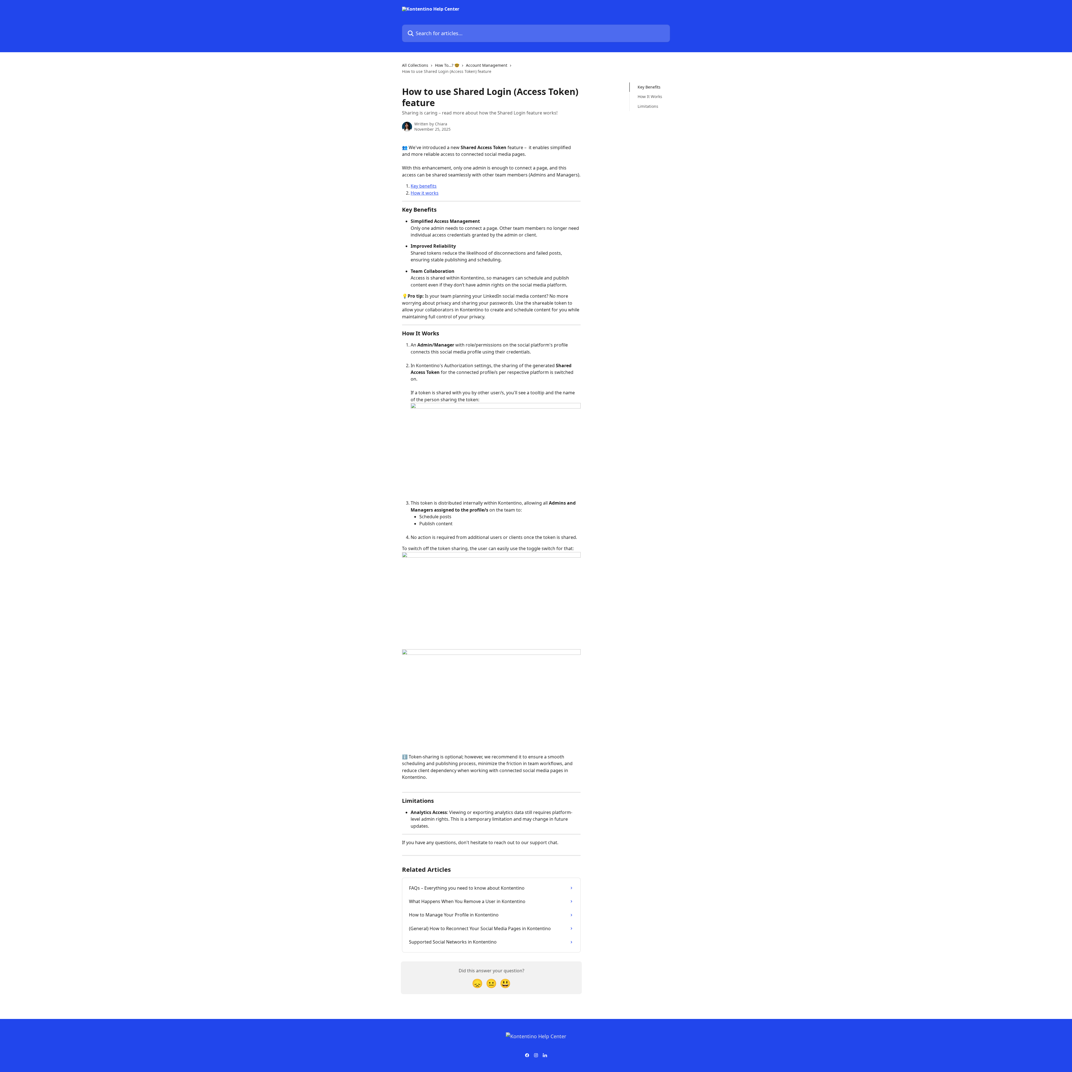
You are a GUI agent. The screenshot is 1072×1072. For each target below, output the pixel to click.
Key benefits (424, 186)
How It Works (650, 96)
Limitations (648, 106)
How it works (425, 193)
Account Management (486, 65)
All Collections (415, 65)
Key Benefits (649, 87)
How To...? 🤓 (447, 65)
